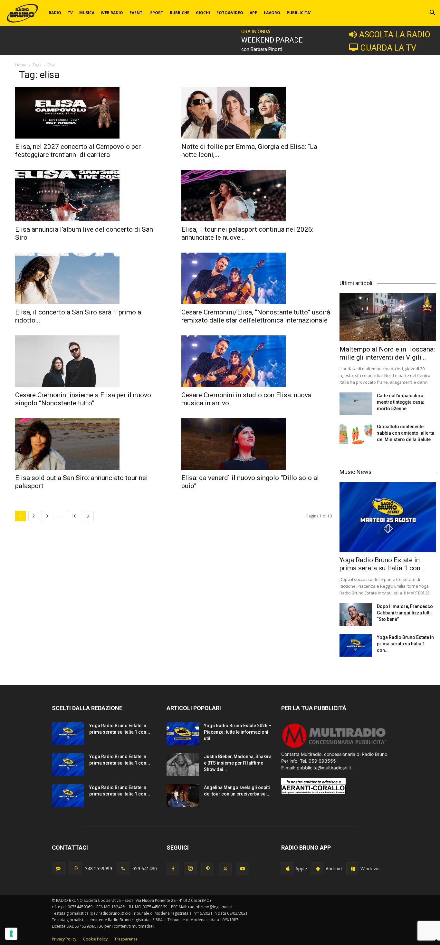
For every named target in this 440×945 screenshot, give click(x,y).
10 (74, 516)
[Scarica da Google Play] (317, 868)
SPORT (156, 12)
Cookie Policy (95, 939)
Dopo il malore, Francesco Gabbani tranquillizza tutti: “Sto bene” (405, 613)
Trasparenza (126, 939)
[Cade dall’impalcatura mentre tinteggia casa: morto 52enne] (356, 403)
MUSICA (86, 12)
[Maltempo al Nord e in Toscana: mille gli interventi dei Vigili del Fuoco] (388, 317)
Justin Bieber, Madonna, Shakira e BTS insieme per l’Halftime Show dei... (238, 763)
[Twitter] (225, 869)
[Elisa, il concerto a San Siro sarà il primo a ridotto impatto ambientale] (90, 278)
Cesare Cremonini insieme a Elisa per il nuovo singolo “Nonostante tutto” (83, 399)
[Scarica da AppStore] (287, 868)
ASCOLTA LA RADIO (394, 34)
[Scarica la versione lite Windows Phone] (352, 868)
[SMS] (58, 868)
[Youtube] (242, 869)
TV (70, 12)
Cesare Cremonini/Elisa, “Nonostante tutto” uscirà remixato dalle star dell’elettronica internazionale (255, 316)
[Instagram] (190, 868)
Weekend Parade (272, 40)
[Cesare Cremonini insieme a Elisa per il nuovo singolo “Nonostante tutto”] (90, 361)
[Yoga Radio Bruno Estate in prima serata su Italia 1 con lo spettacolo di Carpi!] (388, 517)
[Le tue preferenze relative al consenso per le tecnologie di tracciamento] (11, 934)
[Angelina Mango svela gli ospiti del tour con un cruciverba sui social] (183, 795)
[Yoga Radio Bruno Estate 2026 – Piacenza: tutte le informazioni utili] (183, 733)
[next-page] (88, 516)
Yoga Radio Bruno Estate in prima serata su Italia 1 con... (382, 564)
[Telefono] (123, 868)
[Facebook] (173, 869)
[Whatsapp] (75, 868)
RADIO (55, 12)
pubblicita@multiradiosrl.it (324, 767)
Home (20, 65)
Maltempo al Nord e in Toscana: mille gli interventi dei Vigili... (387, 353)
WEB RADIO (112, 12)
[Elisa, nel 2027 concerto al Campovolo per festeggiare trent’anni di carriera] (90, 113)
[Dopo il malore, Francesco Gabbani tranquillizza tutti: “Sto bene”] (356, 614)
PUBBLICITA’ (299, 12)
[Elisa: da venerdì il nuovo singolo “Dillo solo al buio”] (256, 444)
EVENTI (136, 12)
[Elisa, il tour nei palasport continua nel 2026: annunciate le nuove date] (256, 195)
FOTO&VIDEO (229, 12)
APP (253, 12)
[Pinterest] (207, 869)
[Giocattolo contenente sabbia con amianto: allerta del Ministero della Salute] (356, 434)
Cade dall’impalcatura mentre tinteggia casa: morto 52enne (400, 402)
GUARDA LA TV (388, 48)
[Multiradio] (334, 747)
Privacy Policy (64, 939)
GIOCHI (203, 12)
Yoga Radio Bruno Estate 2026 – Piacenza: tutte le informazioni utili (237, 732)
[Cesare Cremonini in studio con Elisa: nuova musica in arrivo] (256, 361)
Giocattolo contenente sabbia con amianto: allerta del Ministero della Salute (405, 433)
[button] (432, 13)
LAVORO (272, 12)
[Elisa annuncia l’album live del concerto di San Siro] (90, 195)
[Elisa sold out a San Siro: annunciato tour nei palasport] (90, 444)
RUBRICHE (179, 12)
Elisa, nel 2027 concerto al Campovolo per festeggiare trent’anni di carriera (78, 151)
